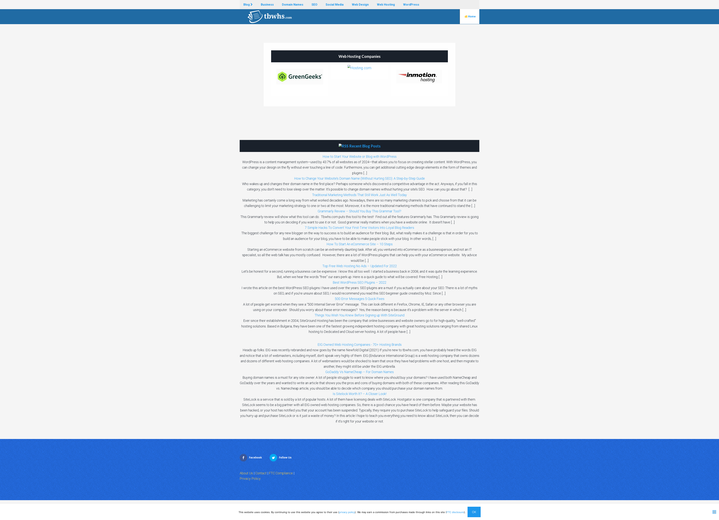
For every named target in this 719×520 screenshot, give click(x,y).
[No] (714, 512)
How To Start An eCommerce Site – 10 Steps (360, 244)
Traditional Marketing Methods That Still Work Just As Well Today (359, 195)
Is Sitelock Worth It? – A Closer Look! (359, 394)
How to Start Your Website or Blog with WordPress (360, 156)
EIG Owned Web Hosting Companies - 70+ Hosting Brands (360, 345)
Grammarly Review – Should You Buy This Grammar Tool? (359, 211)
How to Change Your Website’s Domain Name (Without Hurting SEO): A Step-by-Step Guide (359, 178)
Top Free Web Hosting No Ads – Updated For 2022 (359, 266)
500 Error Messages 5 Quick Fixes (359, 299)
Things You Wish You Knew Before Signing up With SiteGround (359, 315)
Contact (261, 473)
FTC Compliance (281, 473)
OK (474, 512)
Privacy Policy (250, 479)
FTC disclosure (455, 512)
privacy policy (347, 512)
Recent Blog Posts (364, 146)
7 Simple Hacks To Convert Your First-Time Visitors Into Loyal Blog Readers (359, 228)
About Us (246, 473)
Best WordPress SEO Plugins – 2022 (359, 282)
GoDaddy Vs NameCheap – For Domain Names (359, 372)
